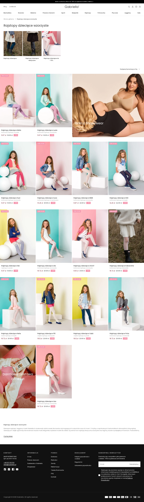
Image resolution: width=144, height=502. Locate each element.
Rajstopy (88, 13)
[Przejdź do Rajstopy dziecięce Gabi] (90, 304)
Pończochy (101, 13)
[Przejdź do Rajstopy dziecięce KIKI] (126, 168)
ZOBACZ (80, 129)
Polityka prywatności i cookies (82, 458)
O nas (29, 457)
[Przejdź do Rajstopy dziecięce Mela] (18, 100)
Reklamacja (55, 467)
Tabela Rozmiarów (57, 470)
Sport (63, 13)
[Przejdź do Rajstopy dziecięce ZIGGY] (90, 236)
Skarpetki (75, 13)
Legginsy (128, 13)
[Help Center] (136, 7)
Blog (5, 7)
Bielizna (33, 13)
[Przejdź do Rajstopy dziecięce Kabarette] (126, 236)
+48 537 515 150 (9, 463)
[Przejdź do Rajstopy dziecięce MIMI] (90, 168)
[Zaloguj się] (133, 7)
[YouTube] (17, 469)
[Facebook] (13, 469)
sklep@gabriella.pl (10, 465)
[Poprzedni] (3, 43)
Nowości (21, 13)
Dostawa (54, 457)
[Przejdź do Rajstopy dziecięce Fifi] (54, 304)
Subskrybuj (134, 464)
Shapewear (31, 467)
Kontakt (53, 477)
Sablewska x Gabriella (35, 463)
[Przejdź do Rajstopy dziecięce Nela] (18, 304)
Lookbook (12, 7)
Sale (138, 13)
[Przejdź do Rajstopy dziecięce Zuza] (54, 168)
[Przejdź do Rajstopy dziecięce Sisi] (18, 236)
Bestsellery (7, 13)
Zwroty (53, 463)
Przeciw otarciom (49, 13)
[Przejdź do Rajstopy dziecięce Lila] (54, 236)
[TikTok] (5, 469)
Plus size (115, 13)
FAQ (52, 473)
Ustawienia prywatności (83, 465)
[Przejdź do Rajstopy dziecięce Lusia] (54, 100)
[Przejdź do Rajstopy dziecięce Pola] (126, 304)
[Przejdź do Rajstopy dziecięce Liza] (54, 371)
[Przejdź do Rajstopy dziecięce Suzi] (18, 168)
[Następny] (140, 43)
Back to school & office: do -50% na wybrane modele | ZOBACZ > (72, 1)
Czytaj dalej (8, 436)
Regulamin (78, 462)
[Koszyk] (140, 7)
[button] (129, 7)
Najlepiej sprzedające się (128, 69)
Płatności (54, 460)
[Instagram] (9, 469)
